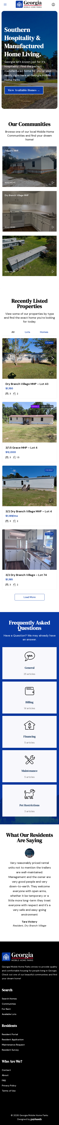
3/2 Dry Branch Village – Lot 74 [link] (26, 575)
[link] (29, 358)
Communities (9, 1003)
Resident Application (13, 1039)
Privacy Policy (9, 1085)
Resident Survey (10, 1049)
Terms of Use (9, 1090)
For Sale (35, 406)
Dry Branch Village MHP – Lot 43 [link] (27, 384)
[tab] (13, 332)
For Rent (49, 343)
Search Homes (9, 998)
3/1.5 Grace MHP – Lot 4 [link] (21, 448)
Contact (6, 1070)
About (5, 1075)
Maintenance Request (13, 1044)
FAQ (4, 1080)
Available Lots (9, 1014)
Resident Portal (10, 1034)
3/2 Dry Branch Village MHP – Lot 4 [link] (29, 511)
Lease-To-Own (47, 406)
